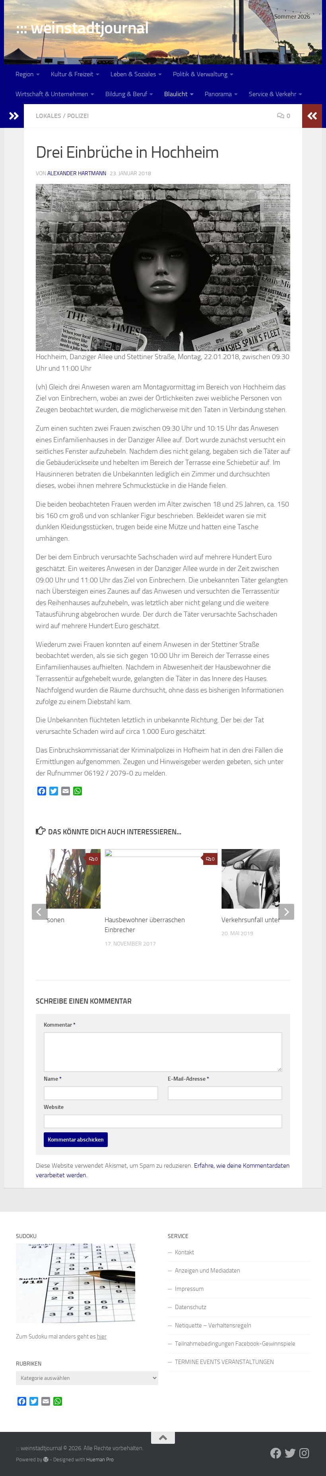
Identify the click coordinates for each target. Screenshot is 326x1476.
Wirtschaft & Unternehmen (52, 94)
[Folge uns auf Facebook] (275, 1453)
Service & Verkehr (272, 94)
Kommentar (60, 1024)
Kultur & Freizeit (72, 74)
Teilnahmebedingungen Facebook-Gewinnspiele (235, 1343)
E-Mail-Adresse (188, 1079)
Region (25, 74)
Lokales (48, 116)
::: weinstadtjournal (82, 28)
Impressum (189, 1288)
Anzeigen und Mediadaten (207, 1270)
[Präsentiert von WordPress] (46, 1459)
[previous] (40, 912)
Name (53, 1079)
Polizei (78, 116)
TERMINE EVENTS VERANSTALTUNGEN (224, 1362)
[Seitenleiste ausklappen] (14, 116)
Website (54, 1107)
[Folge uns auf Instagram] (304, 1453)
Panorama (218, 94)
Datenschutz (190, 1307)
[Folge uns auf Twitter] (290, 1453)
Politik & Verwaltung (200, 74)
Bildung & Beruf (126, 94)
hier (102, 1336)
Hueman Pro (100, 1459)
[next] (286, 912)
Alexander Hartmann (76, 173)
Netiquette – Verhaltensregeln (213, 1325)
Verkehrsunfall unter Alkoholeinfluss (273, 920)
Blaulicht (176, 94)
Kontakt (184, 1252)
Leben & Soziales (133, 74)
